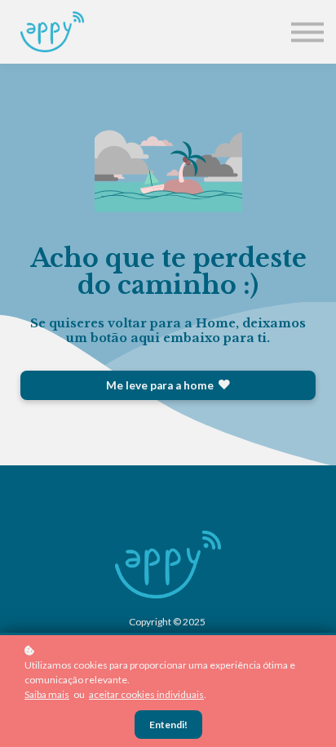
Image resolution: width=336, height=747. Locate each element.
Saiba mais (46, 694)
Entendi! (168, 724)
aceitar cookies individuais (146, 694)
